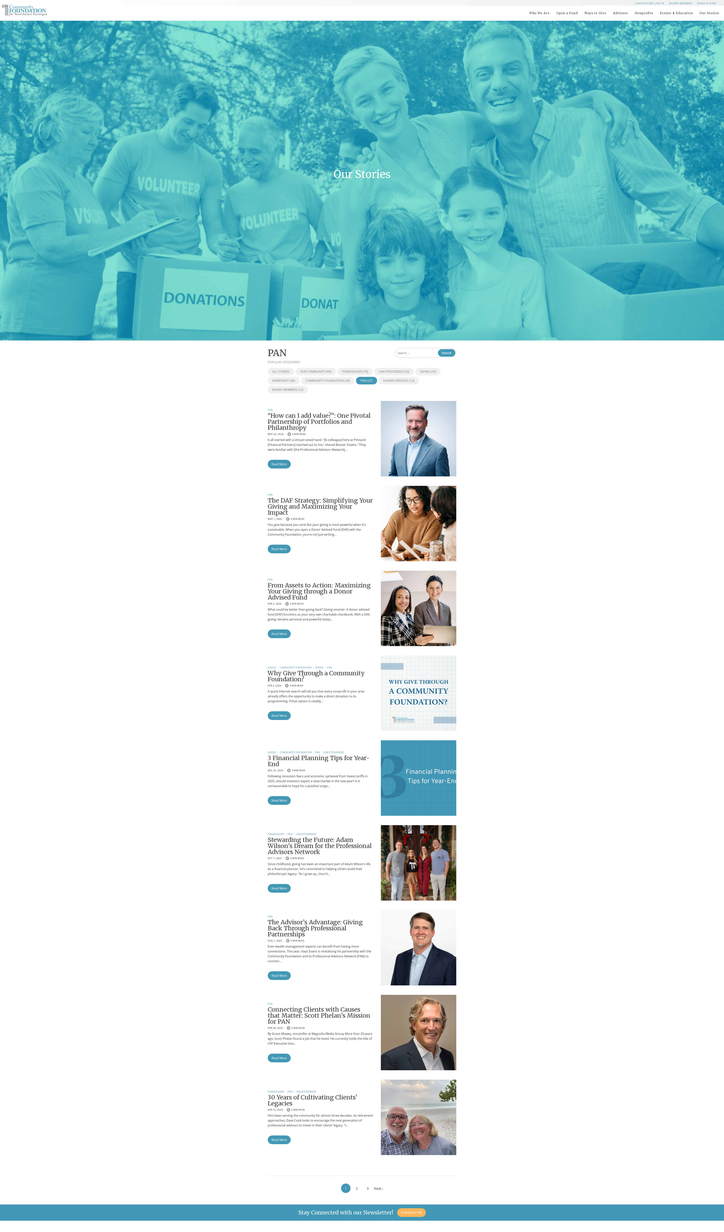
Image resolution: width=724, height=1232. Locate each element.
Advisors (620, 13)
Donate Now (706, 3)
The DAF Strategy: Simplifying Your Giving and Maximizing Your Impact (320, 506)
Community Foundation (295, 667)
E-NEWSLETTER (411, 1213)
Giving (319, 667)
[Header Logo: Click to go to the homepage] (32, 10)
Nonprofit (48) (283, 381)
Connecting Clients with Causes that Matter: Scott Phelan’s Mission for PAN (319, 1015)
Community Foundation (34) (328, 381)
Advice (272, 667)
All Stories (281, 372)
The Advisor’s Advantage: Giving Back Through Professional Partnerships (315, 928)
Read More (279, 464)
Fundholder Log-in (649, 3)
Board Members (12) (287, 390)
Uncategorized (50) (394, 372)
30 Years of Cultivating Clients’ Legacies (312, 1100)
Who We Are (539, 13)
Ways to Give (595, 13)
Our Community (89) (315, 372)
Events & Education (676, 13)
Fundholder (276, 834)
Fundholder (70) (355, 372)
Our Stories (709, 13)
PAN (270, 410)
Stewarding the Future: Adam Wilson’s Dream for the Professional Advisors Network (320, 846)
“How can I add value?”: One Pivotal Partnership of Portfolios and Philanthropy (319, 422)
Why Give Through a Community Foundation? (316, 676)
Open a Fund (567, 13)
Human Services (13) (398, 381)
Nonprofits (644, 13)
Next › (378, 1188)
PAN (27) (366, 381)
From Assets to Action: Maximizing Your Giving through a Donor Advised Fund (319, 591)
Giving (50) (428, 372)
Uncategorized (334, 752)
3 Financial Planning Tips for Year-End (319, 761)
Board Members (681, 3)
